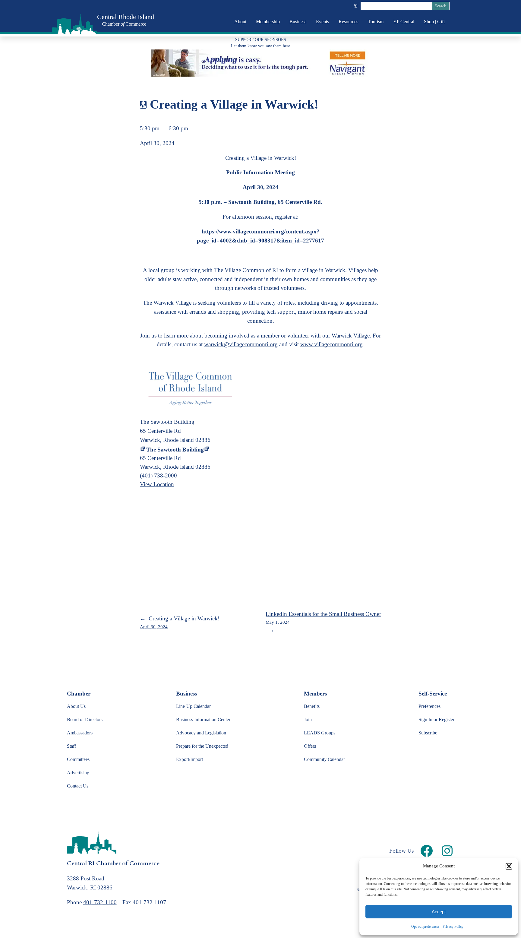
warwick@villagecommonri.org (241, 344)
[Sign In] (355, 6)
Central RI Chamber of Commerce (113, 863)
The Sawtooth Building (175, 449)
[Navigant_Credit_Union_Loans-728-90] (260, 74)
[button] (509, 866)
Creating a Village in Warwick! (179, 622)
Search (441, 6)
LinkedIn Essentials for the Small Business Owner (323, 618)
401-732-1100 (100, 902)
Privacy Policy (453, 926)
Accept (439, 911)
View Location (157, 484)
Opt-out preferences (425, 926)
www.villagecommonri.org (331, 344)
